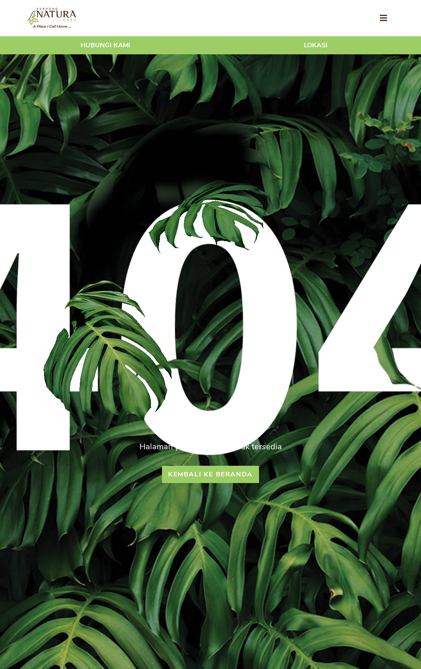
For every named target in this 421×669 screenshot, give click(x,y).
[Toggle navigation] (384, 18)
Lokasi (316, 45)
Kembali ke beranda (210, 474)
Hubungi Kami (105, 45)
